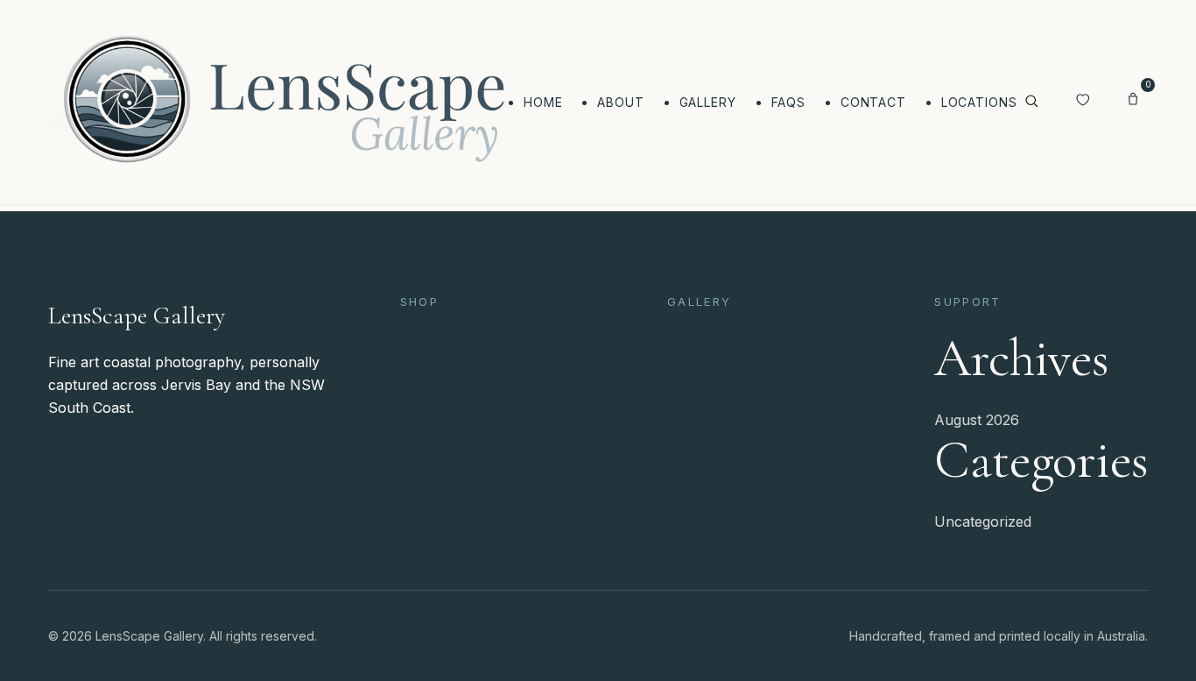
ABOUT (620, 102)
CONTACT (873, 102)
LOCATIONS (979, 102)
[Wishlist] (1082, 101)
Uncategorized (982, 521)
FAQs (788, 102)
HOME (543, 102)
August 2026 (976, 420)
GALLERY (707, 102)
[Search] (1031, 102)
